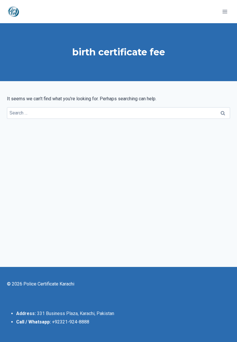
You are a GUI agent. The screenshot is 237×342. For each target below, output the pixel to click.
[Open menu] (224, 11)
